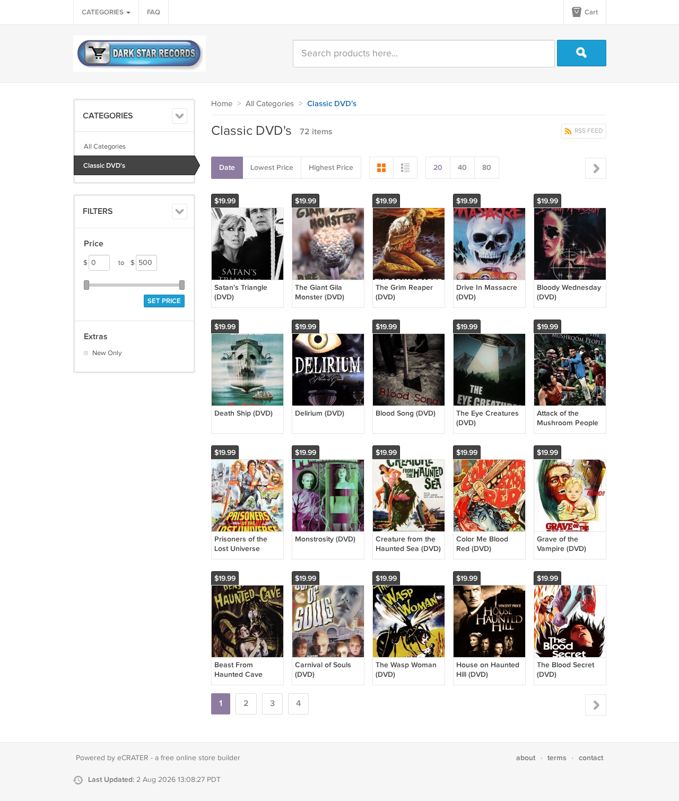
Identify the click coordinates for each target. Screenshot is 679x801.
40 (462, 167)
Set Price (164, 301)
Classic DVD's (104, 165)
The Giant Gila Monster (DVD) (319, 292)
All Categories (105, 146)
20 (437, 167)
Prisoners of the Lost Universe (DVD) (240, 549)
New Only (106, 353)
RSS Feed (588, 131)
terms (557, 757)
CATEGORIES (103, 12)
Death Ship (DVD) (243, 413)
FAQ (153, 12)
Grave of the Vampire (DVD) (561, 544)
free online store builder (200, 758)
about (525, 757)
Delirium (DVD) (319, 413)
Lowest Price (271, 167)
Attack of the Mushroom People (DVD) (567, 423)
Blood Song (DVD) (406, 413)
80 (486, 167)
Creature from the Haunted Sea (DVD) (408, 544)
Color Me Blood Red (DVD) (482, 544)
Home (221, 103)
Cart (590, 12)
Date (227, 167)
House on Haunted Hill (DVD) (487, 669)
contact (591, 757)
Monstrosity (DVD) (325, 539)
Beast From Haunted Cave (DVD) (238, 674)
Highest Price (331, 167)
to (126, 263)
